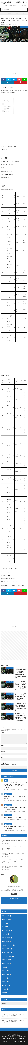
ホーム (2, 5)
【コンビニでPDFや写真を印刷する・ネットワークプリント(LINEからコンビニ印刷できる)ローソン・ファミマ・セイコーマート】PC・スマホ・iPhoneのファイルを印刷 (15, 785)
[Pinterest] (20, 82)
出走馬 (6, 108)
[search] (25, 9)
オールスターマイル (7, 103)
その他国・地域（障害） (8, 945)
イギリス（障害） (7, 952)
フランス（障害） (7, 948)
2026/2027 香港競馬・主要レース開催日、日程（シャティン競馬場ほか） (14, 841)
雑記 (7, 780)
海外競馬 (10, 5)
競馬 (6, 5)
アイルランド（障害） (8, 956)
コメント (3, 732)
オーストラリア (16, 13)
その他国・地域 (7, 963)
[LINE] (24, 79)
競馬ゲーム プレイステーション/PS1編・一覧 (13, 817)
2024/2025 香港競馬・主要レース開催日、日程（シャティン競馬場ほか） (15, 827)
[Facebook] (3, 79)
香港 (5, 967)
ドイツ (5, 923)
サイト (2, 757)
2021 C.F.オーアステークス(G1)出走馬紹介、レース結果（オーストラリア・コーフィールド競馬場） (21, 707)
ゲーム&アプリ (8, 794)
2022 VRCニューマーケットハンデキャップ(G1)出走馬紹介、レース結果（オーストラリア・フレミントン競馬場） (20, 717)
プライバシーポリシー (12, 1038)
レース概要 (7, 106)
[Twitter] (8, 79)
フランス (5, 970)
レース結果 (6, 111)
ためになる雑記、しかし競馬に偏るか (11, 2)
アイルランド (6, 985)
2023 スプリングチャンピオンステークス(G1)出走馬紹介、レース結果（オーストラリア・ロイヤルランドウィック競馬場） (20, 685)
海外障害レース (16, 5)
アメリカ (5, 981)
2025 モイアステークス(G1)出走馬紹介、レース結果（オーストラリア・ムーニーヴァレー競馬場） (13, 1015)
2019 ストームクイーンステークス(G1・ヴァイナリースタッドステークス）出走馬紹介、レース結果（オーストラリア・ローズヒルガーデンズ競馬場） (20, 672)
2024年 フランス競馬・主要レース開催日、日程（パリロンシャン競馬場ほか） (14, 808)
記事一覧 (13, 893)
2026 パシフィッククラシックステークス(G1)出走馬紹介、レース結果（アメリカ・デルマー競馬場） (13, 860)
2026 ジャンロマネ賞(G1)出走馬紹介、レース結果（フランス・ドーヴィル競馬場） (13, 847)
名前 (2, 745)
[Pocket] (19, 79)
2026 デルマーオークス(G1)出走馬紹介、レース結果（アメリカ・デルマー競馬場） (13, 867)
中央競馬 (5, 989)
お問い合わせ (22, 1038)
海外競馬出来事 (7, 941)
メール (3, 751)
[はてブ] (14, 79)
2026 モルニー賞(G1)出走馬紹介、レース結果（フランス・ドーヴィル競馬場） (13, 854)
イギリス (5, 978)
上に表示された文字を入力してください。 (9, 764)
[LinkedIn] (7, 82)
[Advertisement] (14, 59)
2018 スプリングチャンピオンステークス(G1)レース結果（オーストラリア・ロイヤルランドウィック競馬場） (20, 696)
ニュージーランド (7, 930)
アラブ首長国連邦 (7, 937)
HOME (3, 13)
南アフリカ (6, 934)
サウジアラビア (7, 915)
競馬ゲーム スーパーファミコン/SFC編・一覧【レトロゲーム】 (15, 797)
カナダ (5, 926)
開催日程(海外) (23, 5)
